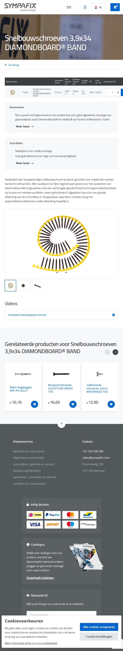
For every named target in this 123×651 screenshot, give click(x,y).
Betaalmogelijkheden (27, 471)
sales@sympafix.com (96, 458)
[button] (59, 273)
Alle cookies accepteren (99, 627)
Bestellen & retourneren (28, 451)
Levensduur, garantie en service (33, 464)
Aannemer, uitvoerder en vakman (35, 477)
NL (100, 7)
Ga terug (13, 65)
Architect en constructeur (29, 483)
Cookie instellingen (99, 636)
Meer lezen (23, 126)
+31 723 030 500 (92, 451)
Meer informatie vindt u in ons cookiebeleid (31, 643)
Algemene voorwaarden (28, 458)
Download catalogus (40, 577)
